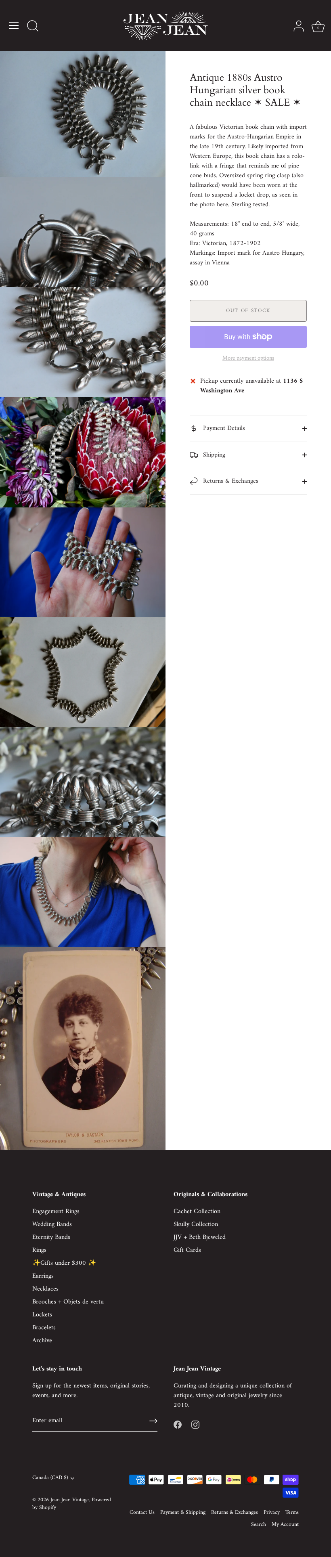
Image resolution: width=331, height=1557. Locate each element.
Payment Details (223, 428)
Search (258, 1525)
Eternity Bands (51, 1237)
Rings (39, 1250)
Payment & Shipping (182, 1512)
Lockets (42, 1314)
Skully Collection (196, 1224)
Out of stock (248, 310)
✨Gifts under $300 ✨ (64, 1263)
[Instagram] (195, 1424)
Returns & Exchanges (229, 481)
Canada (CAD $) (50, 1478)
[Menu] (14, 25)
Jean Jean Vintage (69, 1500)
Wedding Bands (52, 1224)
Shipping (213, 455)
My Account (285, 1525)
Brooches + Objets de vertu (68, 1302)
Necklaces (45, 1289)
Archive (42, 1340)
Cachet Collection (197, 1211)
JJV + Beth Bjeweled (200, 1237)
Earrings (43, 1276)
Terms (292, 1512)
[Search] (33, 27)
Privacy (272, 1512)
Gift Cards (187, 1250)
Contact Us (142, 1512)
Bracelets (44, 1327)
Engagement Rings (56, 1211)
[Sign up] (153, 1421)
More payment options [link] (248, 358)
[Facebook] (178, 1424)
